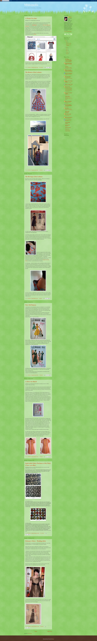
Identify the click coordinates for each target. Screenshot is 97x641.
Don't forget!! (67, 106)
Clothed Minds (67, 96)
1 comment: (40, 298)
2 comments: (41, 375)
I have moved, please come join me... (68, 115)
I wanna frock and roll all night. (68, 93)
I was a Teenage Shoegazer (67, 125)
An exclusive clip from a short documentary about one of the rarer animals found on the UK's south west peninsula (68, 89)
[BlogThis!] (47, 67)
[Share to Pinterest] (50, 67)
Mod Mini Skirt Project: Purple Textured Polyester (68, 109)
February (67, 52)
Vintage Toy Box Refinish (68, 71)
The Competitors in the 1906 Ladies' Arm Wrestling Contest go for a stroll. (68, 98)
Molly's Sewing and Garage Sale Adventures (68, 70)
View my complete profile (67, 31)
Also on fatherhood (67, 118)
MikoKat (70, 17)
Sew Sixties (67, 108)
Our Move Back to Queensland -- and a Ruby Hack (68, 78)
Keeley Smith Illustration (67, 112)
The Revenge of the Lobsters (34, 177)
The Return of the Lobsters (33, 72)
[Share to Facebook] (49, 67)
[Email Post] (44, 67)
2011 (66, 40)
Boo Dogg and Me (68, 76)
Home (36, 631)
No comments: (41, 67)
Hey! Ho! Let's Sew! (68, 113)
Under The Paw (67, 86)
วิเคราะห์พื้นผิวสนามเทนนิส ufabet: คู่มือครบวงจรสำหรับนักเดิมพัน (68, 60)
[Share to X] (48, 67)
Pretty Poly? (67, 120)
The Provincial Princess (68, 117)
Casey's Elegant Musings (67, 123)
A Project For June (31, 18)
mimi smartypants (68, 127)
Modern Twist (67, 129)
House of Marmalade (68, 101)
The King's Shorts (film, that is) (68, 74)
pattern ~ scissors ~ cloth (68, 84)
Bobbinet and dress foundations (67, 102)
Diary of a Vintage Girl (68, 73)
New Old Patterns (30, 305)
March (67, 50)
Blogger (53, 638)
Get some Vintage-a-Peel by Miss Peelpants (68, 105)
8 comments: (42, 626)
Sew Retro (66, 66)
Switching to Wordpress (68, 85)
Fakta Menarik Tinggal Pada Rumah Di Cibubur (68, 68)
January (67, 53)
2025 (66, 64)
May (67, 47)
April (67, 49)
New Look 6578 (67, 94)
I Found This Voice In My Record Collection (68, 63)
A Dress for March (31, 381)
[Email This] (46, 67)
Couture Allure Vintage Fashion (68, 81)
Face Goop (66, 58)
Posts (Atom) (30, 633)
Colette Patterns (67, 130)
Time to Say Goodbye (68, 82)
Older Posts (49, 631)
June (67, 41)
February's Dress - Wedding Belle (35, 541)
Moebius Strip (45, 259)
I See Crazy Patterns (68, 119)
